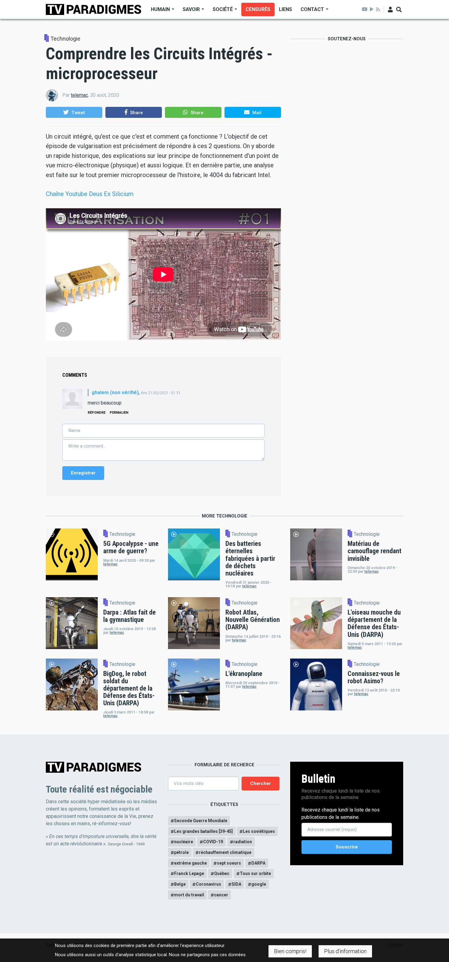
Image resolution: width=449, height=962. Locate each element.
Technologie (65, 39)
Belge (180, 884)
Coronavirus (208, 884)
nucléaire (183, 841)
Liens (285, 9)
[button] (74, 112)
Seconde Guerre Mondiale (200, 820)
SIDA (236, 884)
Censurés (258, 9)
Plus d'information (345, 951)
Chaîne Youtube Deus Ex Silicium (89, 194)
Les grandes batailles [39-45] (203, 831)
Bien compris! (290, 951)
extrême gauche (190, 863)
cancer (221, 894)
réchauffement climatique (225, 852)
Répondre (96, 413)
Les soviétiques (259, 831)
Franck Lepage (189, 873)
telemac (79, 95)
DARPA (258, 863)
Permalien (119, 413)
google (258, 884)
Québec (221, 873)
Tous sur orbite (255, 873)
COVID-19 (213, 841)
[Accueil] (93, 9)
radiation (242, 841)
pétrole (181, 852)
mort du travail (189, 894)
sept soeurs (229, 863)
